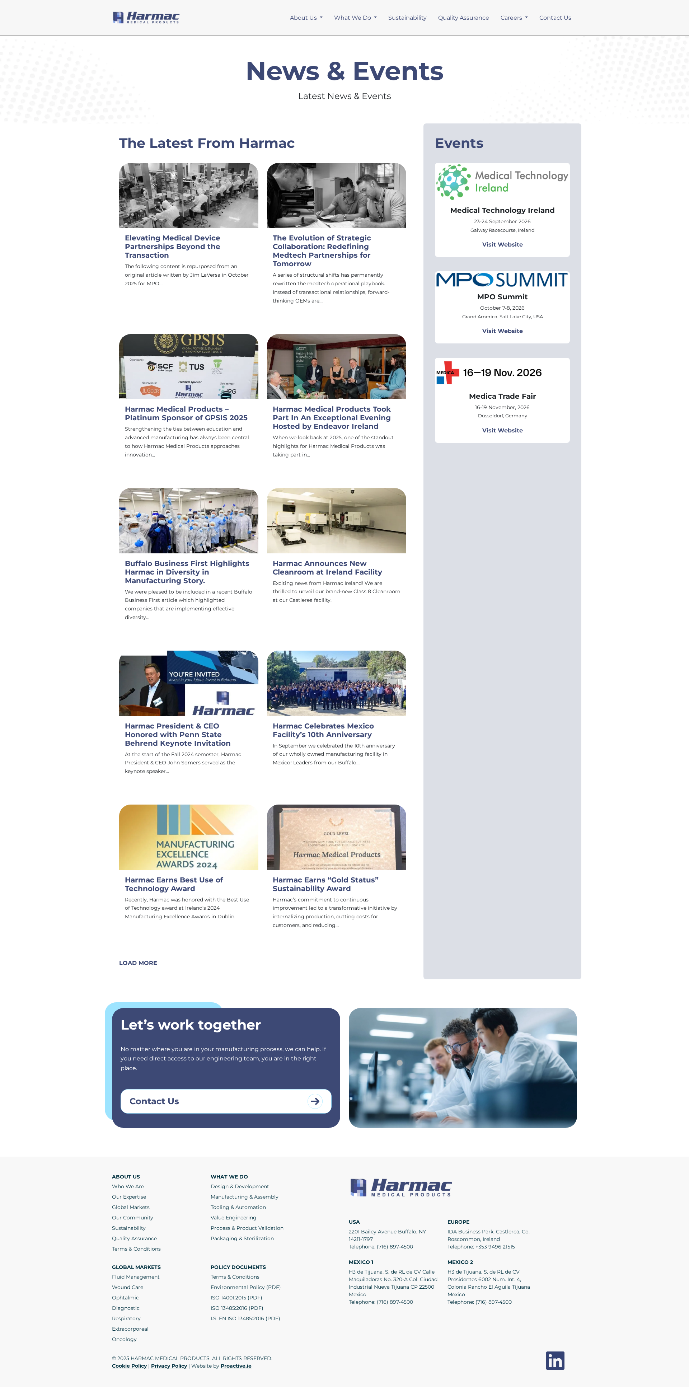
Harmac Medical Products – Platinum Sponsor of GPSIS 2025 (186, 413)
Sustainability (407, 17)
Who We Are (128, 1186)
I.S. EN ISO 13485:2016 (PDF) (245, 1318)
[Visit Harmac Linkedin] (555, 1360)
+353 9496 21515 (495, 1246)
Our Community (132, 1217)
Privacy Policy (169, 1366)
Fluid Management (136, 1277)
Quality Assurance (463, 17)
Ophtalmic (125, 1297)
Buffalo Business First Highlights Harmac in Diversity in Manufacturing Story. (187, 572)
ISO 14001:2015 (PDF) (236, 1297)
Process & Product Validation (247, 1228)
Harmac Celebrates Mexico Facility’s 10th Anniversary (323, 730)
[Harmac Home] (147, 17)
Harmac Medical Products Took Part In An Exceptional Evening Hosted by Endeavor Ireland (332, 418)
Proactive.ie (236, 1366)
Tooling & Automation (238, 1207)
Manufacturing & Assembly (244, 1197)
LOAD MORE (138, 963)
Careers (512, 17)
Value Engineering (234, 1217)
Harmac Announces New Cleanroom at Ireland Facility (327, 567)
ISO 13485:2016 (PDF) (237, 1308)
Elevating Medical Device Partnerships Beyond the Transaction (172, 246)
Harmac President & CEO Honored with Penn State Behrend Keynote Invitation (178, 735)
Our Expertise (129, 1197)
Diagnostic (126, 1308)
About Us (304, 17)
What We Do (353, 17)
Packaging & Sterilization (242, 1238)
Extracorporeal (130, 1329)
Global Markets (131, 1207)
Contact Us (555, 17)
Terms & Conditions (136, 1249)
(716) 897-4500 (395, 1246)
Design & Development (240, 1186)
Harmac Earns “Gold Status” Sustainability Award (326, 884)
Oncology (124, 1339)
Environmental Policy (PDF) (246, 1287)
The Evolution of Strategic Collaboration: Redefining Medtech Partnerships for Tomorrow (322, 251)
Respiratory (126, 1318)
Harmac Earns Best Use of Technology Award (174, 884)
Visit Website (502, 244)
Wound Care (127, 1287)
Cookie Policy (129, 1366)
